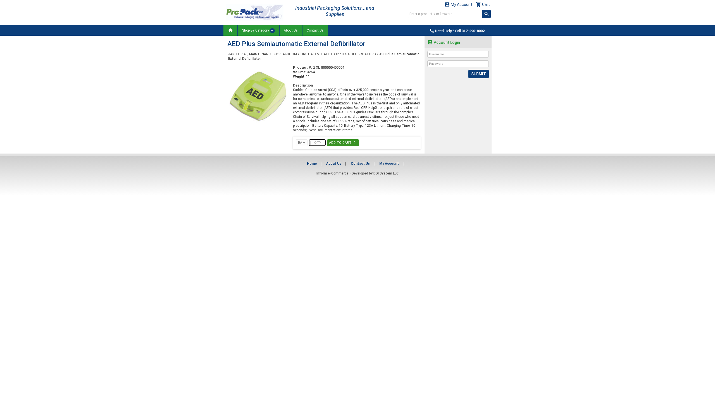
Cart (483, 4)
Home (312, 164)
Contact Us (315, 30)
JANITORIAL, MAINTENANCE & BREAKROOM (262, 54)
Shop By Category (256, 30)
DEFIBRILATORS (363, 54)
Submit (478, 74)
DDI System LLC (386, 173)
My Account (458, 4)
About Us (291, 30)
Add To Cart (343, 142)
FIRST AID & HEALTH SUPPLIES (324, 54)
